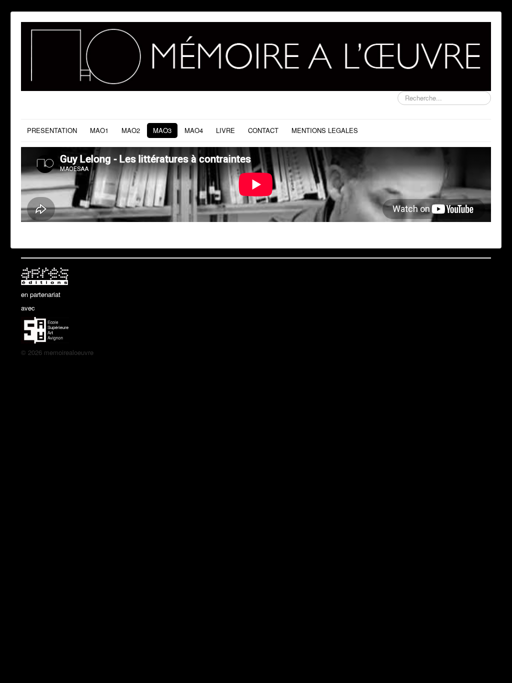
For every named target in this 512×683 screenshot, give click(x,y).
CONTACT (263, 130)
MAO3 (162, 130)
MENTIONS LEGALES (325, 130)
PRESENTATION (52, 130)
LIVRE (225, 130)
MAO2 (131, 130)
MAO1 (99, 130)
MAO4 (193, 130)
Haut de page (471, 352)
